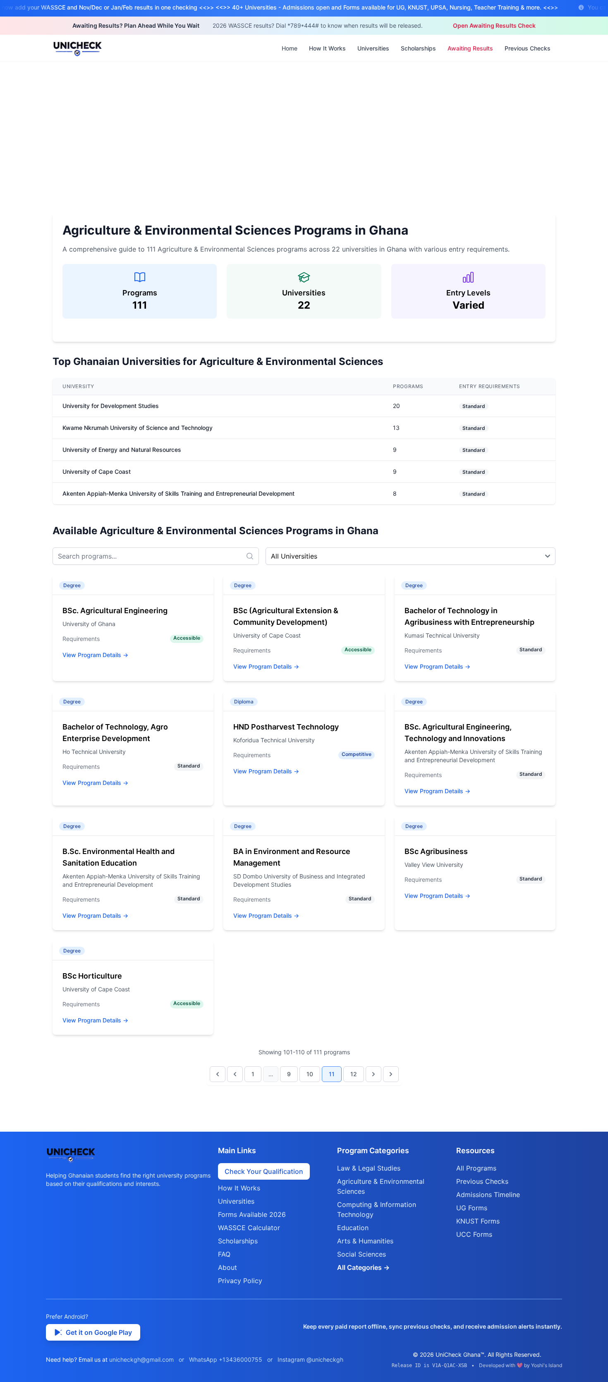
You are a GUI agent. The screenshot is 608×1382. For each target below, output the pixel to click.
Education (353, 1228)
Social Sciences (361, 1254)
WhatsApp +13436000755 (225, 1359)
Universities (373, 48)
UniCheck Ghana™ (460, 1354)
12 (353, 1073)
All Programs (476, 1168)
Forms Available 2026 (252, 1214)
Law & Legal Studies (368, 1168)
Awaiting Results (470, 48)
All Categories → (363, 1267)
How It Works (327, 48)
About (227, 1267)
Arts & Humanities (365, 1241)
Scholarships (418, 48)
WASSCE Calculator (249, 1228)
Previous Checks (528, 48)
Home (289, 48)
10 (309, 1073)
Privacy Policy (240, 1280)
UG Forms (471, 1208)
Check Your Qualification (264, 1171)
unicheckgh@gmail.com (141, 1359)
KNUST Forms (478, 1221)
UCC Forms (474, 1234)
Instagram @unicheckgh (310, 1359)
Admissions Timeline (488, 1194)
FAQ (224, 1254)
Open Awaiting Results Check (494, 25)
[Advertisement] (304, 124)
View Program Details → (95, 654)
